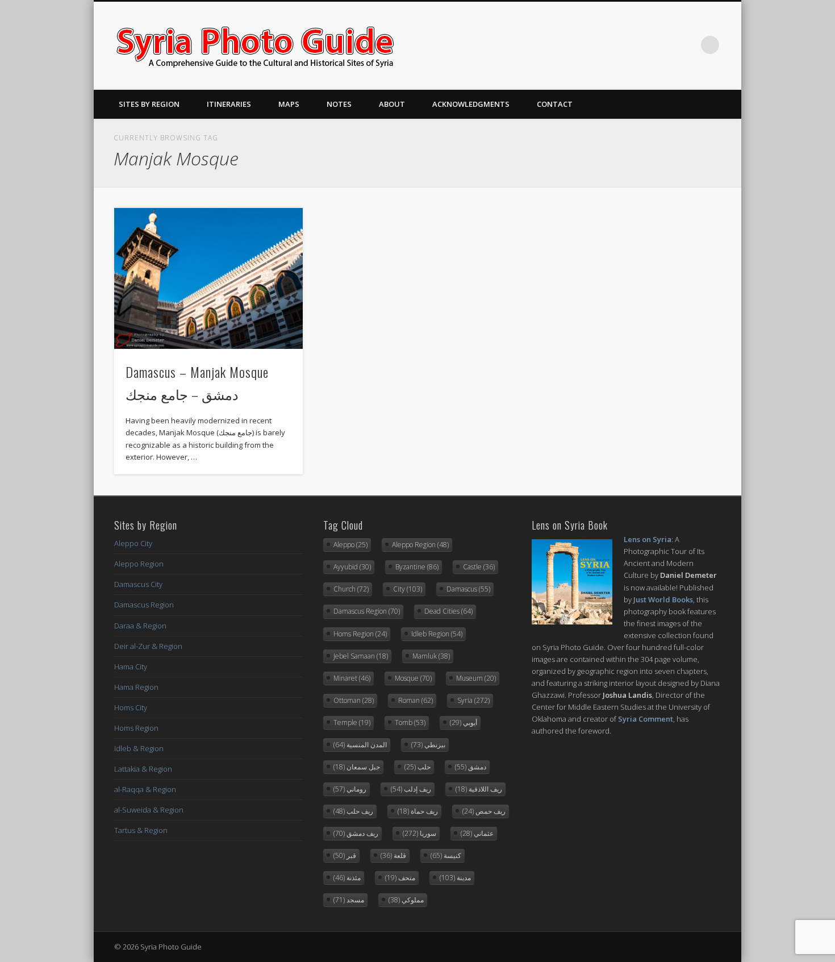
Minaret (351, 678)
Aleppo (350, 544)
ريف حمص (484, 811)
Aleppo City (133, 543)
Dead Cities (448, 611)
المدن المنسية (360, 744)
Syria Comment (645, 719)
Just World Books (663, 599)
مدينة (455, 877)
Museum (476, 678)
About (392, 104)
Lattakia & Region (143, 769)
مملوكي (406, 900)
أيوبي (463, 722)
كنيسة (446, 855)
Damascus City (138, 584)
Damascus (468, 589)
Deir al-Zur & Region (148, 646)
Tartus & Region (141, 830)
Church (351, 589)
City (407, 589)
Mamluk (431, 656)
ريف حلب (353, 811)
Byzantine (417, 567)
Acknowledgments (471, 104)
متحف (400, 877)
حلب (417, 767)
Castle (479, 567)
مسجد (348, 900)
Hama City (130, 666)
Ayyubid (352, 567)
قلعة (393, 855)
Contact (555, 104)
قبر (344, 855)
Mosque (413, 678)
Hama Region (136, 687)
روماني (349, 789)
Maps (288, 104)
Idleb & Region (139, 748)
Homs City (130, 707)
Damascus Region (144, 604)
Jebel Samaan (360, 656)
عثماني (477, 833)
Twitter (663, 45)
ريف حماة (418, 811)
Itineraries (229, 104)
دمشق (470, 767)
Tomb (410, 722)
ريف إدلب (411, 789)
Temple (351, 722)
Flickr (687, 45)
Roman (415, 700)
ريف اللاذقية (479, 789)
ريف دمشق (355, 833)
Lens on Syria (647, 539)
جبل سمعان (356, 767)
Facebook (640, 45)
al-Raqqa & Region (145, 789)
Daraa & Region (140, 625)
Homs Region (136, 728)
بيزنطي (428, 744)
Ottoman (353, 700)
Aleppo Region (139, 564)
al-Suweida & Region (148, 810)
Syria (473, 700)
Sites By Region (149, 104)
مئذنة (347, 877)
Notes (339, 104)
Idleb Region (436, 634)
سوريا (419, 833)
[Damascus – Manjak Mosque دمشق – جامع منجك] (208, 278)
